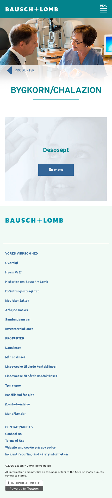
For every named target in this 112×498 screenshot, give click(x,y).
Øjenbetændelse (17, 404)
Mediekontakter (17, 300)
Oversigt (11, 263)
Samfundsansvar (18, 319)
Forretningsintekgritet (22, 291)
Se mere (56, 169)
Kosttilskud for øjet (19, 395)
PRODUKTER (25, 70)
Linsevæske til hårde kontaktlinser (31, 376)
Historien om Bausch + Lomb (26, 282)
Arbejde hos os (16, 310)
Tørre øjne (13, 385)
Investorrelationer (19, 329)
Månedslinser (15, 357)
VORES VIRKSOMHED (21, 253)
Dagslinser (13, 348)
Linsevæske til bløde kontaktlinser (31, 366)
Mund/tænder (15, 414)
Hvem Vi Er (13, 272)
